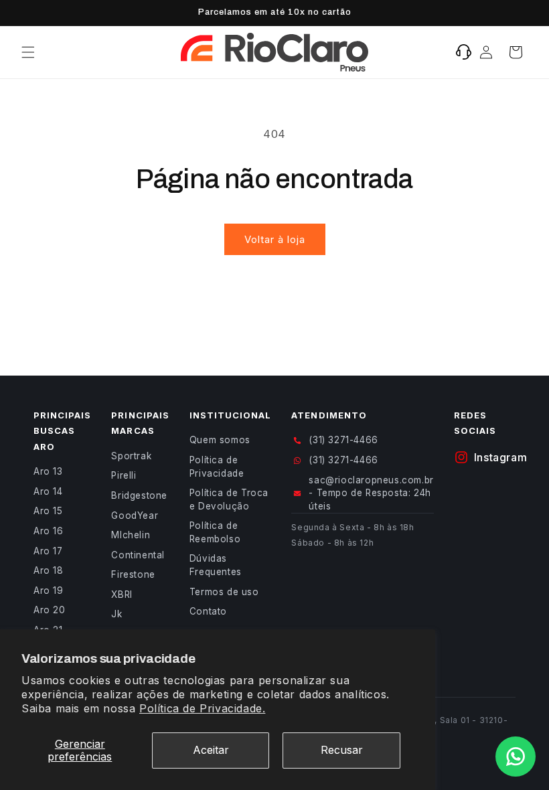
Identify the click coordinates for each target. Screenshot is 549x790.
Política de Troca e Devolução (228, 499)
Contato (208, 611)
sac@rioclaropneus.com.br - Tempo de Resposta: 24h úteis (371, 493)
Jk (116, 614)
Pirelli (123, 475)
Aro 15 (48, 510)
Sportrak (131, 456)
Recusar (342, 750)
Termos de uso (224, 591)
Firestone (133, 574)
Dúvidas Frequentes (215, 565)
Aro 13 (48, 471)
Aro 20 (49, 610)
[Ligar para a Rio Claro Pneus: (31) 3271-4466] (463, 52)
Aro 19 (48, 590)
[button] (28, 52)
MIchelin (130, 535)
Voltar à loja (274, 239)
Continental (138, 555)
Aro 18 (48, 570)
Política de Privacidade (216, 467)
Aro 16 (48, 531)
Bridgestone (139, 495)
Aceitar (211, 750)
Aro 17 (48, 551)
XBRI (121, 594)
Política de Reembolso (214, 532)
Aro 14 (48, 491)
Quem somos (219, 439)
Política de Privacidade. (202, 708)
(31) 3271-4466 (343, 439)
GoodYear (134, 515)
